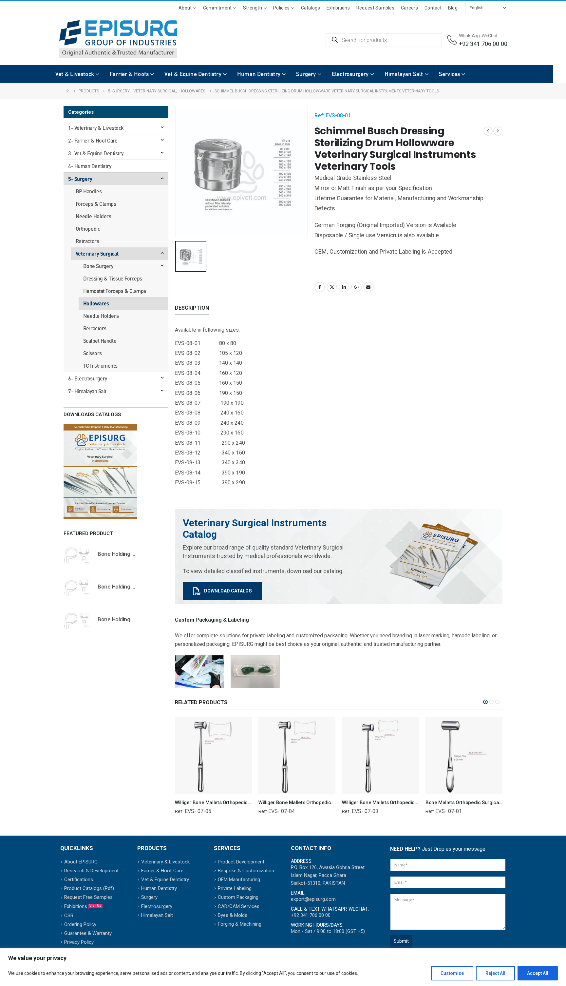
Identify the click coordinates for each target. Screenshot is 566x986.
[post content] (213, 755)
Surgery (306, 73)
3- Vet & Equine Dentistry (95, 153)
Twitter (332, 287)
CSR (68, 915)
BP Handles (89, 191)
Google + (356, 287)
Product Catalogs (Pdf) (89, 888)
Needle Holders (93, 216)
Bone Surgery (98, 266)
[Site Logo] (108, 39)
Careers (409, 7)
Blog (453, 7)
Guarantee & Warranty (88, 933)
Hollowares (96, 303)
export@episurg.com (313, 899)
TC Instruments (100, 365)
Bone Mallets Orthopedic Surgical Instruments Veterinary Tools (495, 802)
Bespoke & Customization (246, 871)
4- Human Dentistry (89, 166)
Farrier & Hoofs (129, 73)
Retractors (87, 241)
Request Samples (375, 7)
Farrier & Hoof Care (162, 871)
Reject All (495, 973)
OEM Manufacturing (239, 879)
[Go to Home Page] (67, 91)
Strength (252, 7)
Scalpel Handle (99, 341)
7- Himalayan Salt (87, 391)
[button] (485, 702)
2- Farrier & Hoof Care (92, 140)
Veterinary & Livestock (165, 862)
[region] (283, 967)
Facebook (319, 287)
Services (449, 73)
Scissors (92, 353)
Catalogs (310, 7)
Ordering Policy (80, 924)
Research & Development (91, 871)
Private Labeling (235, 888)
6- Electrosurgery (87, 378)
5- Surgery (80, 179)
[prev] (488, 131)
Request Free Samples (88, 897)
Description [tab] (192, 308)
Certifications (78, 879)
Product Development (241, 862)
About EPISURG (81, 862)
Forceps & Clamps (96, 204)
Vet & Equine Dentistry (192, 73)
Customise (452, 973)
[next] (497, 131)
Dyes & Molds (232, 915)
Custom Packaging (238, 897)
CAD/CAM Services (238, 906)
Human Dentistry (258, 73)
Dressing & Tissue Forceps (112, 278)
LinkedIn (344, 287)
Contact (433, 7)
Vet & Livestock (74, 73)
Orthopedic (88, 228)
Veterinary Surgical (97, 253)
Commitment (217, 7)
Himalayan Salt (404, 73)
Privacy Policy (79, 942)
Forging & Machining (239, 924)
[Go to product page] (77, 555)
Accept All (537, 973)
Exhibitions (338, 7)
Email (368, 287)
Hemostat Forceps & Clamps (114, 291)
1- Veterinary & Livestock (96, 128)
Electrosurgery (350, 73)
